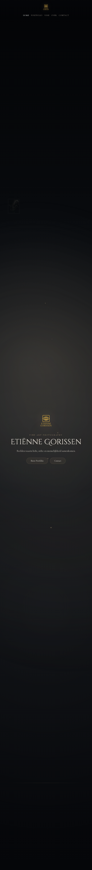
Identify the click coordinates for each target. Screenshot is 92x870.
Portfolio (36, 15)
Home (26, 15)
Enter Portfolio (37, 460)
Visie (46, 15)
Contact (64, 15)
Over (54, 15)
